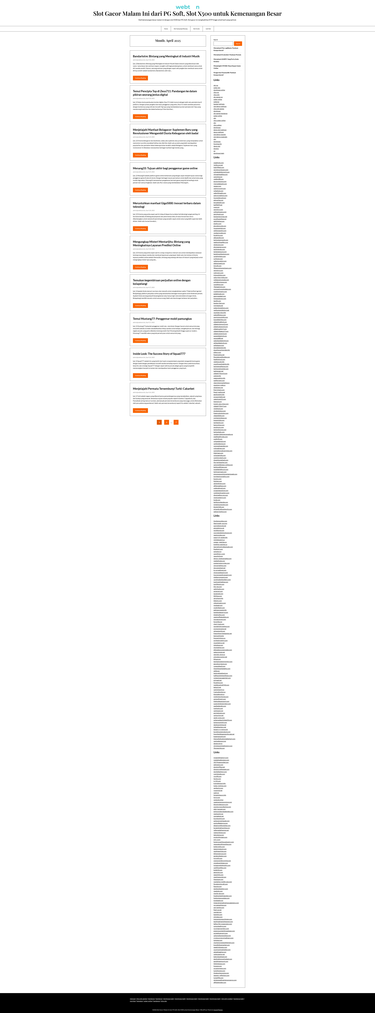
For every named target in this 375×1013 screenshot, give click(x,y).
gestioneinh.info (219, 394)
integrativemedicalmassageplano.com (226, 903)
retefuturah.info (219, 362)
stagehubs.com (219, 163)
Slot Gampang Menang (180, 29)
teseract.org (218, 401)
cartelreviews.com (220, 256)
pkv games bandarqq (220, 113)
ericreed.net (218, 680)
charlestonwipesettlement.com (224, 943)
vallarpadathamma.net (221, 830)
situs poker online (219, 120)
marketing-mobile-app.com (223, 882)
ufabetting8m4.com (220, 322)
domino (216, 148)
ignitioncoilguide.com (221, 502)
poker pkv (217, 88)
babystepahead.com (220, 957)
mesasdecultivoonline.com (222, 844)
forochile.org (218, 622)
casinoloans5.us (219, 690)
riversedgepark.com (220, 184)
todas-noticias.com (220, 786)
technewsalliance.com (221, 366)
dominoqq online (219, 90)
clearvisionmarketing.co (221, 383)
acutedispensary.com (221, 933)
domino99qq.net (219, 767)
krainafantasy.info (220, 783)
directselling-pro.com (221, 495)
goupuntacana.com (220, 181)
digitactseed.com (219, 263)
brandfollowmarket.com (222, 945)
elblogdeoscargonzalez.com (223, 650)
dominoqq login (219, 153)
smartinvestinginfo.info (221, 364)
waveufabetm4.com (220, 336)
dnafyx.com (217, 223)
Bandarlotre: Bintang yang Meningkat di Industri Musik (166, 56)
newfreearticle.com (220, 851)
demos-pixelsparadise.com (222, 558)
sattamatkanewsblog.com (222, 936)
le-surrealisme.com (220, 570)
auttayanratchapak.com (221, 821)
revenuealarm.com (220, 497)
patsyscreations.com (220, 195)
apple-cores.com (219, 718)
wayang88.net (218, 338)
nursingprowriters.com (221, 928)
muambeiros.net (219, 643)
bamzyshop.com (219, 425)
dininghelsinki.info (220, 348)
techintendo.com (219, 249)
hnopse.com (218, 966)
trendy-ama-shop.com (221, 404)
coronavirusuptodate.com (222, 289)
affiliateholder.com (220, 982)
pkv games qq (218, 97)
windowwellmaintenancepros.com (225, 980)
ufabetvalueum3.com (221, 327)
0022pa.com (218, 596)
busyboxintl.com (219, 818)
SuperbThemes (218, 1010)
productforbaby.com (220, 837)
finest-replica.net (219, 392)
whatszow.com (219, 245)
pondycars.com (219, 427)
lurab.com (217, 500)
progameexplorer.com (221, 490)
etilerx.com (217, 352)
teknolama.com (219, 835)
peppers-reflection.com (221, 975)
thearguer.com (218, 879)
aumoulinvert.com (220, 699)
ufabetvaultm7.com (220, 329)
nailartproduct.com (220, 261)
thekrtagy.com (218, 453)
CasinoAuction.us (219, 692)
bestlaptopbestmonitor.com (223, 661)
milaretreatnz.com (220, 603)
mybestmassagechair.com (222, 678)
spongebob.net (219, 816)
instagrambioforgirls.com (222, 865)
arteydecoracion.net (220, 657)
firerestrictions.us (219, 638)
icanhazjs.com (218, 708)
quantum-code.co (219, 385)
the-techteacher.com (220, 462)
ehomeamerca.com (220, 247)
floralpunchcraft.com (221, 884)
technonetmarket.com (221, 369)
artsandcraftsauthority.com (223, 509)
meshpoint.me (218, 814)
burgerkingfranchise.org (222, 828)
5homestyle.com (219, 748)
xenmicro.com (218, 209)
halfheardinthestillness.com (223, 676)
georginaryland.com (220, 664)
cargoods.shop (218, 800)
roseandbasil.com (219, 666)
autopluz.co (217, 551)
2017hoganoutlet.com (221, 762)
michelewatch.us (219, 540)
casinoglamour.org (220, 741)
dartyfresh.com (219, 214)
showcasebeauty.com (221, 572)
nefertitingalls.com (220, 193)
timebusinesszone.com (221, 973)
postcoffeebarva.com (221, 823)
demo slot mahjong (220, 130)
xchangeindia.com (220, 455)
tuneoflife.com (218, 978)
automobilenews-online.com (223, 465)
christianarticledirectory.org (223, 746)
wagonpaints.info (219, 378)
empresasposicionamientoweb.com (225, 474)
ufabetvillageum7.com (221, 331)
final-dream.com (219, 390)
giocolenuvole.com (220, 226)
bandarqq (151, 999)
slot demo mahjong (220, 106)
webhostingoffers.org (221, 242)
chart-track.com (219, 624)
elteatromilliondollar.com (222, 825)
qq (214, 151)
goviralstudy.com (219, 713)
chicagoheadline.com (221, 174)
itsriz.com (217, 797)
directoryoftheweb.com (221, 769)
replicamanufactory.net (221, 310)
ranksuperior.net (219, 954)
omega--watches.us (220, 542)
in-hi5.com (217, 781)
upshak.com (218, 912)
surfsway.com (218, 259)
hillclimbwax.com (219, 964)
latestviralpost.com (220, 849)
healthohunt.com (219, 359)
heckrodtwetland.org (221, 673)
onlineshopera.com (220, 212)
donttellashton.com (220, 772)
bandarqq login (239, 999)
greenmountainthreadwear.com (224, 931)
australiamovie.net (220, 526)
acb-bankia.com (219, 907)
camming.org (218, 177)
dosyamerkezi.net (219, 568)
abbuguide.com (219, 238)
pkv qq (216, 85)
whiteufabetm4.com (220, 343)
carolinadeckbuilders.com (222, 580)
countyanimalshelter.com (222, 950)
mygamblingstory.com (221, 758)
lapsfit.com (217, 301)
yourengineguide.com (221, 446)
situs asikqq (217, 125)
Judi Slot (208, 29)
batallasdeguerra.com (221, 612)
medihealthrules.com (221, 437)
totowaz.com (218, 940)
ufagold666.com (219, 415)
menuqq (132, 999)
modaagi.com (218, 605)
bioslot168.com (219, 507)
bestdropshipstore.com (221, 254)
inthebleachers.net (220, 727)
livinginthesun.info (220, 795)
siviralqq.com (218, 917)
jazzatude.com (218, 594)
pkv (215, 118)
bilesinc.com (218, 601)
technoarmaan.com (220, 472)
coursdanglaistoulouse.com (223, 533)
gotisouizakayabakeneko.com (223, 811)
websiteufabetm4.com (221, 341)
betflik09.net (218, 205)
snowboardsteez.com (221, 863)
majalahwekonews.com (221, 760)
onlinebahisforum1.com (221, 172)
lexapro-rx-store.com (221, 729)
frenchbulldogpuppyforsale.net (224, 734)
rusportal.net (218, 790)
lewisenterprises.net (220, 216)
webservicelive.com (220, 512)
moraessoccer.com (220, 619)
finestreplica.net (219, 355)
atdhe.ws (217, 671)
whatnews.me (218, 387)
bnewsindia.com (219, 420)
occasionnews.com (220, 968)
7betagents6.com (219, 287)
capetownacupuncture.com (223, 802)
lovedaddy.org (218, 900)
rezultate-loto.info (220, 312)
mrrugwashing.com (220, 905)
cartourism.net (218, 715)
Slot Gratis (196, 29)
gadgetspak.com (219, 294)
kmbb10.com (218, 870)
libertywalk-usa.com (220, 523)
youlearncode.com (220, 233)
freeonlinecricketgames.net (223, 633)
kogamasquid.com (220, 736)
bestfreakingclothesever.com (223, 921)
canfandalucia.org (219, 444)
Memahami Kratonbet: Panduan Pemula (227, 55)
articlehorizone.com (220, 282)
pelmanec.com (218, 765)
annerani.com (218, 591)
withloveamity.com (220, 231)
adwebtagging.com (220, 952)
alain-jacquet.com (219, 809)
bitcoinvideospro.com (221, 804)
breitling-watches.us (220, 544)
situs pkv (217, 95)
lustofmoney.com (219, 971)
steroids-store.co (219, 654)
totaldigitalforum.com (221, 469)
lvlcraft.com (217, 266)
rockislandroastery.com (221, 493)
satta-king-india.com (220, 277)
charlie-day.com (219, 893)
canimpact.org (218, 711)
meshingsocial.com (220, 877)
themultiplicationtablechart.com (224, 739)
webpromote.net (219, 652)
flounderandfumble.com (222, 357)
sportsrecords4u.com (221, 317)
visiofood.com (218, 408)
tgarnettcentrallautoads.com (223, 547)
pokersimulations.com (221, 308)
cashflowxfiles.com (220, 868)
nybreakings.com (219, 448)
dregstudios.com (219, 615)
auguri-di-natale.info (220, 537)
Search (216, 39)
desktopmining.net (220, 725)
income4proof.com (220, 198)
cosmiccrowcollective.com (222, 807)
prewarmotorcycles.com (222, 563)
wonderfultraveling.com (222, 626)
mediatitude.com (219, 561)
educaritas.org (218, 200)
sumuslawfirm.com (220, 926)
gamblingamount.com (221, 961)
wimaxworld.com (219, 631)
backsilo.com (218, 914)
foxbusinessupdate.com (221, 898)
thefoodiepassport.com (221, 701)
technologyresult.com (221, 240)
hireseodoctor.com (220, 298)
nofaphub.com (218, 191)
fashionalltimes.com (220, 467)
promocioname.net (220, 629)
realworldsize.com (220, 832)
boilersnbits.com (219, 847)
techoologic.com (219, 432)
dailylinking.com (219, 221)
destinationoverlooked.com (223, 959)
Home (166, 29)
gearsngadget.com (220, 296)
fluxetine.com (218, 683)
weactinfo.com (218, 875)
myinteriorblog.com (220, 418)
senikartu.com (218, 788)
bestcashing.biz (219, 636)
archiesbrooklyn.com (221, 640)
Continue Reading (140, 78)
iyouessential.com (220, 228)
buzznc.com (217, 479)
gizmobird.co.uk (219, 528)
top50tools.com (219, 584)
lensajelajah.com (219, 202)
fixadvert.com (218, 549)
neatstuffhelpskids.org (221, 617)
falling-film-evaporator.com (223, 924)
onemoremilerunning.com (222, 861)
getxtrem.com (218, 872)
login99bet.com (219, 167)
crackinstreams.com (220, 291)
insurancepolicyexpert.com (223, 575)
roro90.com (217, 776)
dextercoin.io (218, 743)
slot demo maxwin (220, 134)
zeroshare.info (218, 598)
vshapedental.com (220, 441)
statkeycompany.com (221, 577)
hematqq (140, 1001)
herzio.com (217, 779)
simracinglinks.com (220, 565)
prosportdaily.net (219, 397)
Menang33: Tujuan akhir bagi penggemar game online (165, 168)
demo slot (217, 146)
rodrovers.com (218, 273)
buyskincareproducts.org (222, 732)
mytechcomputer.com (221, 504)
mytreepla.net (218, 305)
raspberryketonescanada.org (223, 434)
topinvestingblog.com (221, 582)
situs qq (216, 92)
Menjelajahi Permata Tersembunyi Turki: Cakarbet (163, 388)
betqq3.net (217, 687)
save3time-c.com (219, 554)
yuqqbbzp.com (218, 284)
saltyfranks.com (219, 589)
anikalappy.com (219, 345)
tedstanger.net (218, 371)
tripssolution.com (219, 275)
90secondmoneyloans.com (222, 268)
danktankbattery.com (221, 889)
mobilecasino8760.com (221, 685)
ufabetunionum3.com (221, 324)
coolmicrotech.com (220, 458)
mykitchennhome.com (221, 697)
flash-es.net (217, 910)
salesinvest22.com (220, 399)
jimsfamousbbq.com (220, 521)
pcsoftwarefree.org (220, 219)
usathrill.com (218, 439)
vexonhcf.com (218, 556)
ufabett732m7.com (220, 406)
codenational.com (219, 488)
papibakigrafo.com (220, 706)
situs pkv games (219, 109)
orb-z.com (217, 840)
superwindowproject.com (222, 704)
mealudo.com (218, 891)
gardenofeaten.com (220, 856)
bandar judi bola (219, 104)
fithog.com (217, 659)
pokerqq (216, 102)
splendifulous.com (220, 315)
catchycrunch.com (220, 188)
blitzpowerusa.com (220, 854)
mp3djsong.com (219, 530)
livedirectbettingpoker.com (223, 896)
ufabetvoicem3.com (220, 334)
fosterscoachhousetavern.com (224, 842)
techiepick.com (219, 423)
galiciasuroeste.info (220, 610)
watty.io (216, 793)
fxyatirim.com (218, 235)
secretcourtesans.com (221, 170)
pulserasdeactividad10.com (223, 720)
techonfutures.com (220, 430)
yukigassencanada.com (221, 280)
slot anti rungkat (227, 999)
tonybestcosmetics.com (221, 476)
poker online (218, 99)
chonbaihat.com (219, 647)
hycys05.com (218, 858)
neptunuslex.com (219, 535)
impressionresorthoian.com (223, 919)
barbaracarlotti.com (220, 722)
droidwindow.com (220, 411)
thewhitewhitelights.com (222, 668)
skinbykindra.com (219, 483)
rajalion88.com (219, 179)
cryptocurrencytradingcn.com (223, 938)
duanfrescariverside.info (222, 350)
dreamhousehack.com (221, 460)
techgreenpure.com (220, 252)
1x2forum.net (218, 165)
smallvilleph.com (219, 608)
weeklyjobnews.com (220, 947)
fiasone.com (218, 886)
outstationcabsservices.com (223, 451)
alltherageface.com (220, 486)
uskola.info (217, 376)
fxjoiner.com (218, 481)
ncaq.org (216, 207)
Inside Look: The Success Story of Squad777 (159, 353)
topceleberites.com (220, 319)
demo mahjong (219, 132)
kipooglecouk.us (219, 694)
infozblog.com (218, 645)
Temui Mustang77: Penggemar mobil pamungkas (162, 318)
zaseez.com (217, 186)
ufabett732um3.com (220, 373)
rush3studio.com (219, 774)
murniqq (133, 1001)
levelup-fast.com (219, 303)
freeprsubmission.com (221, 413)
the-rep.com (218, 587)
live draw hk (218, 144)
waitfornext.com (219, 380)
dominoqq (217, 111)
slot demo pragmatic (220, 137)
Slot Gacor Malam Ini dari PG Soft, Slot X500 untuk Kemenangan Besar (187, 13)
